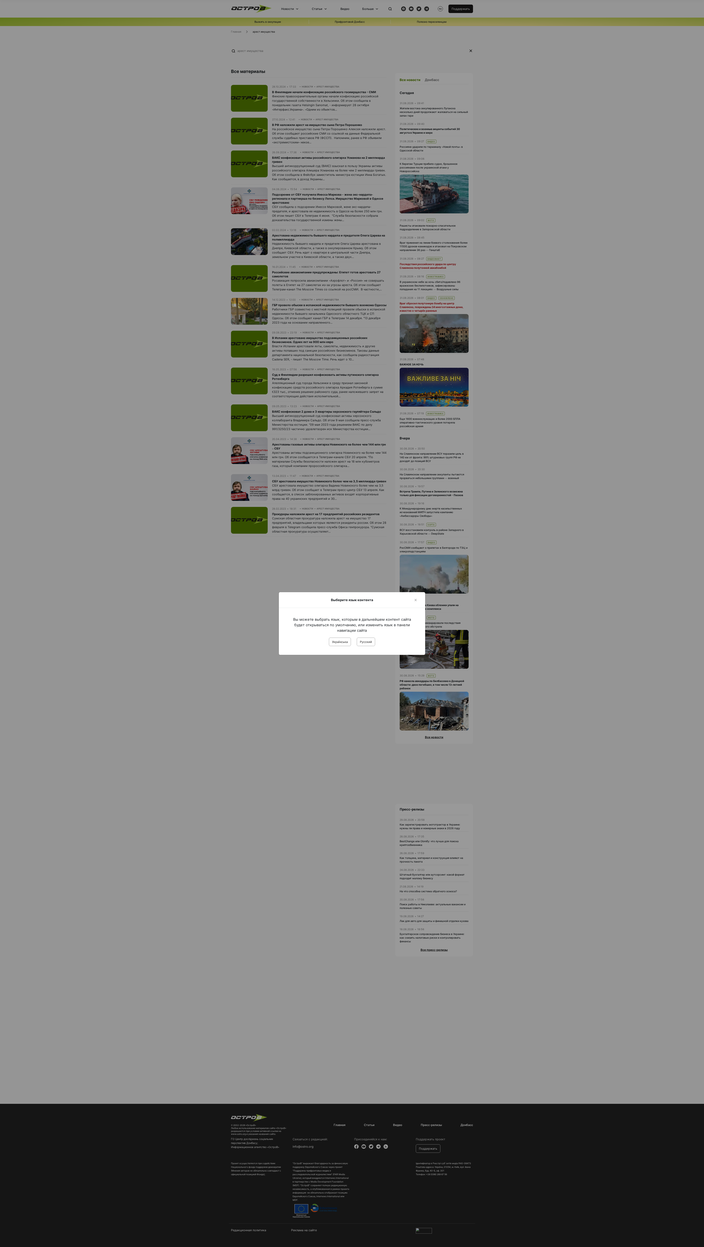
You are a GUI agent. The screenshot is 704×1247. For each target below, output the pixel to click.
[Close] (415, 600)
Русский (366, 642)
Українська (340, 642)
